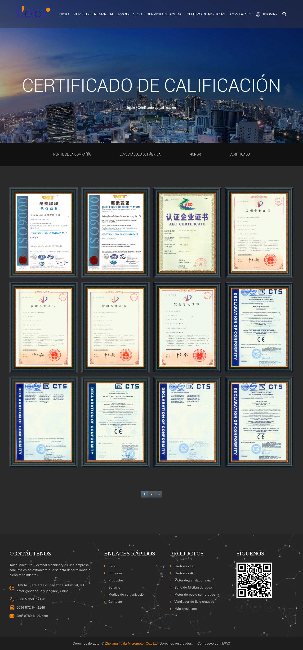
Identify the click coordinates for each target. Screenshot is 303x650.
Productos (130, 14)
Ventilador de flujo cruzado (194, 601)
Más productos (185, 609)
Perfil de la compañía (72, 154)
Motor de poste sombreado (194, 594)
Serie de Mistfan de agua (193, 587)
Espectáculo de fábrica (140, 154)
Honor (195, 154)
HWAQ (225, 643)
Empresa (115, 573)
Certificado (240, 154)
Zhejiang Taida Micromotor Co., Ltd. (132, 643)
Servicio (114, 587)
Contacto (241, 14)
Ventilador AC (184, 573)
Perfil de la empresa (94, 14)
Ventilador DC (184, 566)
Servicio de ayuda (164, 14)
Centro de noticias (206, 14)
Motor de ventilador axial (192, 580)
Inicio (64, 14)
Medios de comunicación (127, 594)
